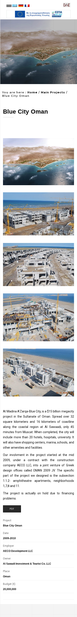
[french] (27, 5)
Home (32, 92)
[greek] (14, 5)
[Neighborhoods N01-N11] (38, 214)
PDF (12, 509)
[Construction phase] (38, 317)
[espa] (38, 14)
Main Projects (53, 92)
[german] (20, 5)
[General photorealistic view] (38, 161)
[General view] (38, 264)
